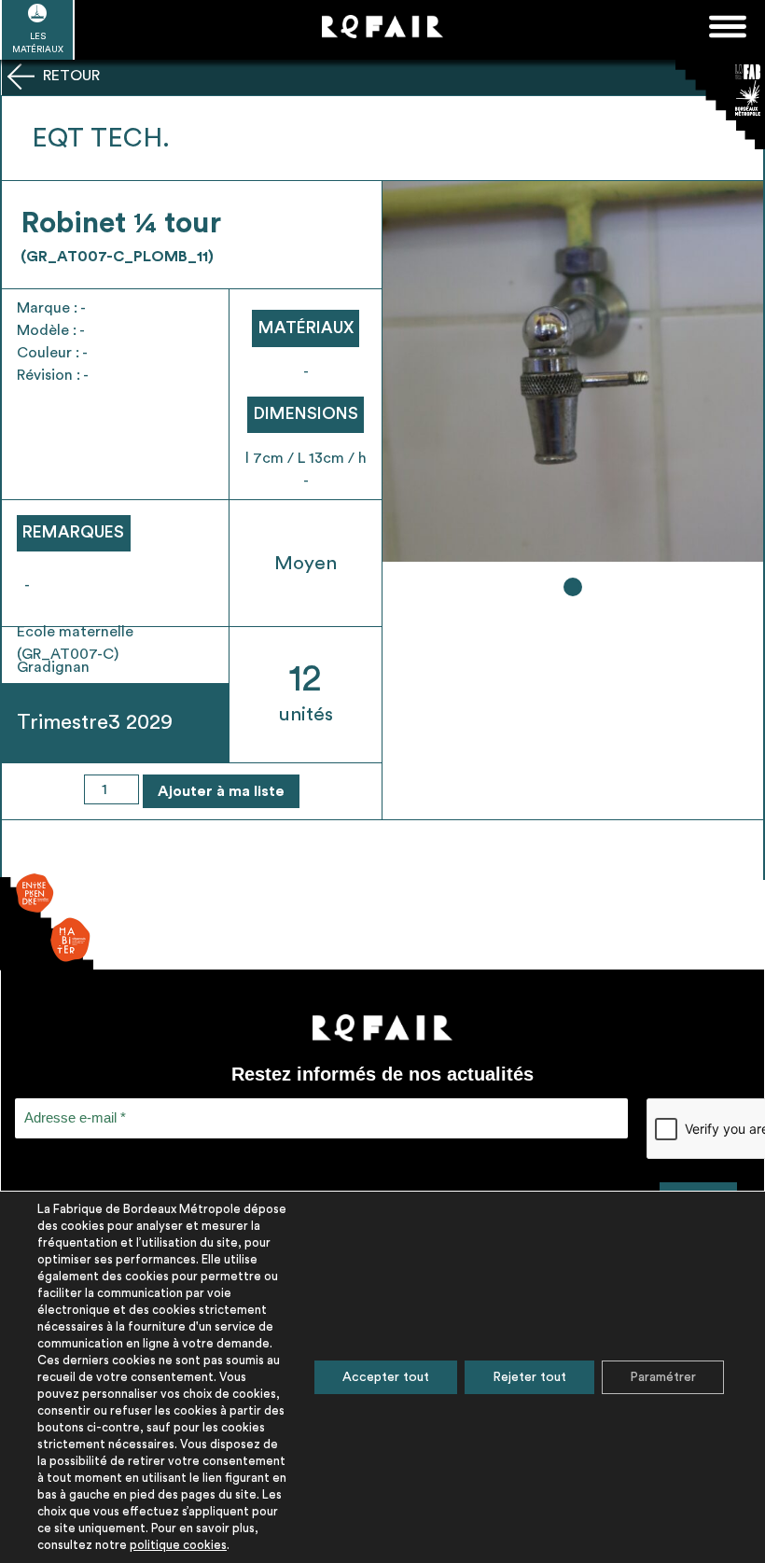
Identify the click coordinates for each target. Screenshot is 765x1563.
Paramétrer (663, 1377)
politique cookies (178, 1545)
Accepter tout (385, 1377)
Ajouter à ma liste (221, 791)
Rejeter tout (529, 1377)
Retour (69, 75)
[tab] (572, 587)
